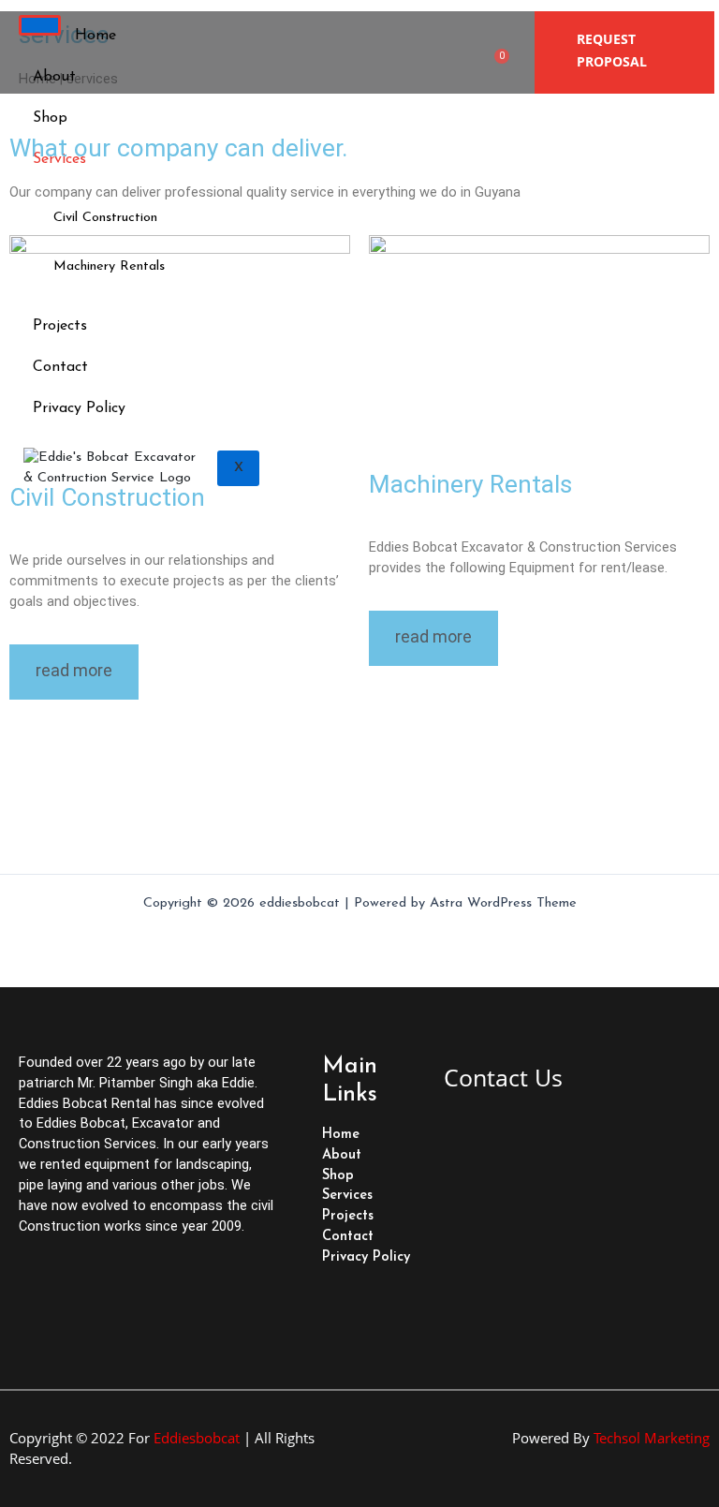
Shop (50, 118)
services (59, 159)
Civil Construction (105, 218)
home (95, 35)
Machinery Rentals (109, 266)
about (54, 76)
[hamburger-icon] (40, 25)
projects (60, 325)
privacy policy (79, 408)
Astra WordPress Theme (503, 903)
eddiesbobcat (197, 1437)
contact (60, 367)
